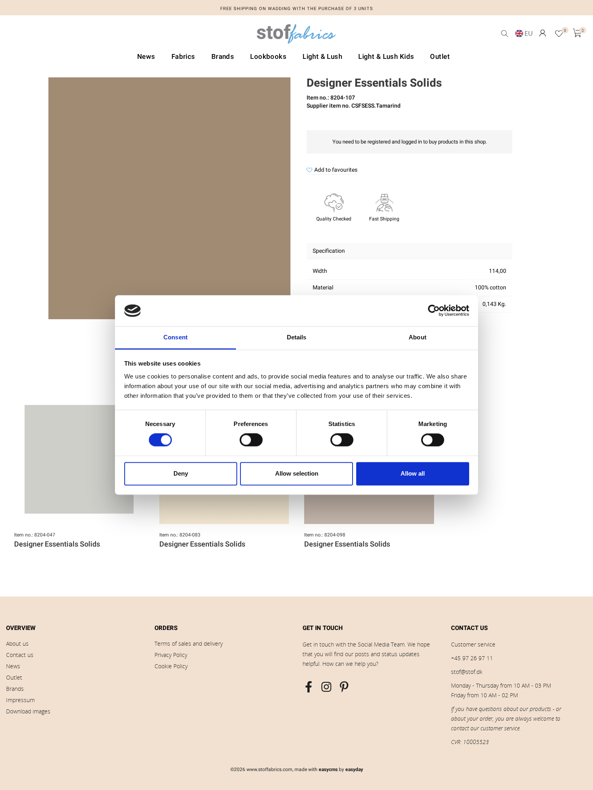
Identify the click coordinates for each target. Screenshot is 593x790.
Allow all (413, 473)
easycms (328, 769)
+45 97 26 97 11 (472, 658)
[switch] (251, 440)
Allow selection (296, 473)
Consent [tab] (175, 337)
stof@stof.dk (466, 672)
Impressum (20, 700)
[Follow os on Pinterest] (344, 687)
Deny (180, 473)
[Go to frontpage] (296, 36)
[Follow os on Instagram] (326, 687)
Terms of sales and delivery (189, 643)
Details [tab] (297, 337)
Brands (15, 688)
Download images (28, 711)
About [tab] (417, 337)
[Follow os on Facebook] (309, 687)
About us (17, 643)
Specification (329, 251)
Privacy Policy (171, 655)
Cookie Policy (171, 666)
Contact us (19, 655)
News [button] (146, 57)
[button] (542, 33)
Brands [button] (222, 57)
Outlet (14, 677)
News (13, 666)
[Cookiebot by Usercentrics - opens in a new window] (434, 311)
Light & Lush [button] (322, 57)
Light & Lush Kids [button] (386, 57)
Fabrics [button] (183, 57)
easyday (354, 769)
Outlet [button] (440, 57)
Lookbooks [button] (268, 57)
